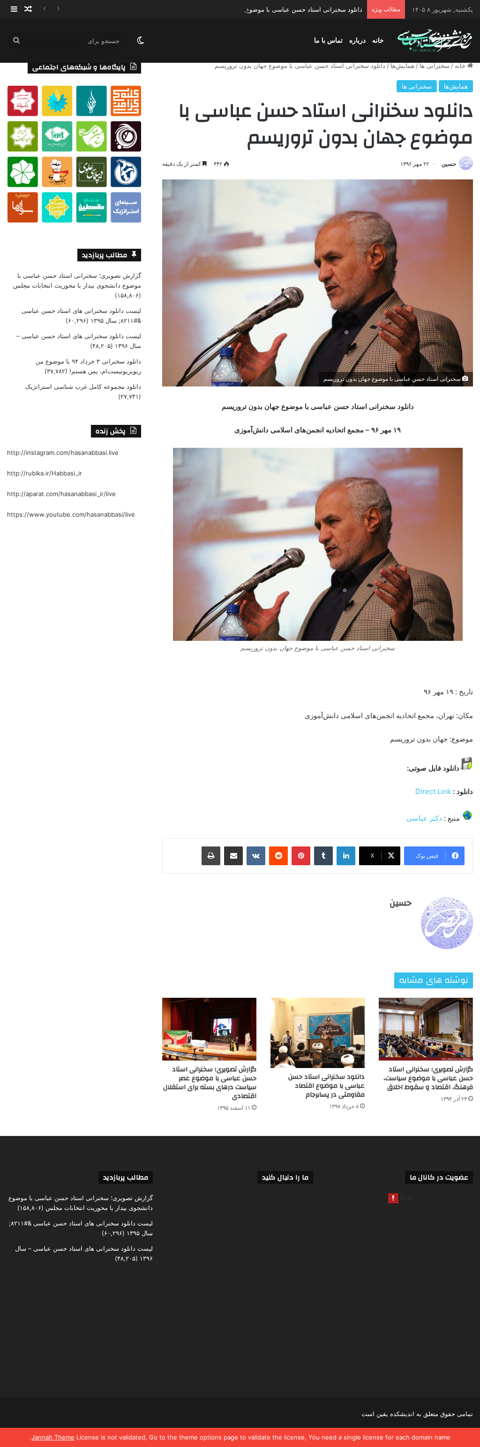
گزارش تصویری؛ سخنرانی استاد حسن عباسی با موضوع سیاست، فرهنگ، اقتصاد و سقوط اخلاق (428, 1078)
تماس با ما (328, 40)
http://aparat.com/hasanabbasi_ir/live (61, 493)
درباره (357, 40)
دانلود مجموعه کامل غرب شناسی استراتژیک (83, 386)
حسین (449, 163)
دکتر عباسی (424, 818)
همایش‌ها (402, 65)
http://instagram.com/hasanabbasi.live (63, 452)
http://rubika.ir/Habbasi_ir (44, 473)
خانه (378, 40)
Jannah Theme (53, 1437)
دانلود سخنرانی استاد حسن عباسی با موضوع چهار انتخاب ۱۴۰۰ (280, 9)
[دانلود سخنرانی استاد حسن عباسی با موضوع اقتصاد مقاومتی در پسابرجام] (317, 1033)
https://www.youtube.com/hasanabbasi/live (71, 514)
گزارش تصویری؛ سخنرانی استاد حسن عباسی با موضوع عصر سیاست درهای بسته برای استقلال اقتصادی (209, 1082)
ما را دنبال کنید (285, 1177)
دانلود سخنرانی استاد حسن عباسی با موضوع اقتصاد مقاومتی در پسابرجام (326, 1086)
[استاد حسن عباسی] (435, 41)
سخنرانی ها (435, 65)
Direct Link (433, 791)
